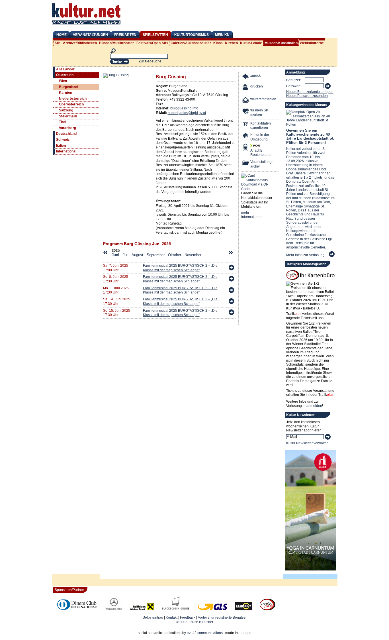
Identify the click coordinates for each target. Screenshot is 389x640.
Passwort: (293, 86)
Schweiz (62, 140)
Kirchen (231, 43)
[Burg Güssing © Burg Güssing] (116, 75)
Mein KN (222, 35)
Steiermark (68, 116)
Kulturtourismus (191, 35)
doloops (245, 633)
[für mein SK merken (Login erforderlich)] (245, 112)
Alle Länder (65, 69)
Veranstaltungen (90, 35)
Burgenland (68, 87)
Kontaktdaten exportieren (260, 125)
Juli (125, 255)
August (137, 255)
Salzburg (66, 110)
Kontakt (171, 617)
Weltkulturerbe (312, 43)
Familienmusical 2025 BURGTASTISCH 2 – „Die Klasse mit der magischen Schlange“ (180, 268)
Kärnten (65, 93)
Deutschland (66, 134)
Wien (63, 81)
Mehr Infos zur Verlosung (305, 255)
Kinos (218, 43)
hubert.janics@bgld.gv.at (187, 113)
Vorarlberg (67, 128)
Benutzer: (293, 80)
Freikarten (125, 35)
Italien (61, 146)
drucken (256, 86)
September (156, 255)
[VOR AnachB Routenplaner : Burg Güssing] (245, 148)
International (66, 151)
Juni (115, 255)
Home (61, 35)
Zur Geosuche (150, 61)
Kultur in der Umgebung (259, 137)
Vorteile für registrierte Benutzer (222, 617)
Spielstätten (155, 35)
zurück (255, 76)
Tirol (62, 122)
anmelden (314, 406)
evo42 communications (205, 633)
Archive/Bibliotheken (80, 43)
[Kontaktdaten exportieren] (245, 125)
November (193, 255)
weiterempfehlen (263, 99)
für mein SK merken (259, 112)
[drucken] (245, 88)
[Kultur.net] (86, 25)
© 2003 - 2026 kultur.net (194, 622)
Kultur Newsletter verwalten (307, 443)
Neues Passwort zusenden (307, 96)
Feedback (187, 617)
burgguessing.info (184, 108)
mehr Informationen (252, 215)
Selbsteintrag (153, 617)
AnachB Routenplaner (254, 152)
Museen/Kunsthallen (281, 43)
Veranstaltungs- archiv (262, 164)
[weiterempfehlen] (245, 101)
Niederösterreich (73, 99)
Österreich (64, 75)
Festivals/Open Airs (152, 43)
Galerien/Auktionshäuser (191, 43)
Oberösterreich (71, 104)
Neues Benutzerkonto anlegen (309, 92)
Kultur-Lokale (251, 43)
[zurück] (245, 77)
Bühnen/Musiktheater (116, 43)
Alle (57, 43)
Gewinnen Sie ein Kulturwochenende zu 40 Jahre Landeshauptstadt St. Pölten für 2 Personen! (310, 136)
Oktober (174, 255)
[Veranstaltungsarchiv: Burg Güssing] (245, 163)
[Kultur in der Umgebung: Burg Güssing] (245, 136)
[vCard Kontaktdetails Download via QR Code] (256, 182)
